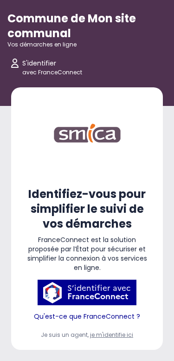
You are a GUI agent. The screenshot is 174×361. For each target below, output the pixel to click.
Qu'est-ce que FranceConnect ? (87, 316)
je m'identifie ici (111, 335)
